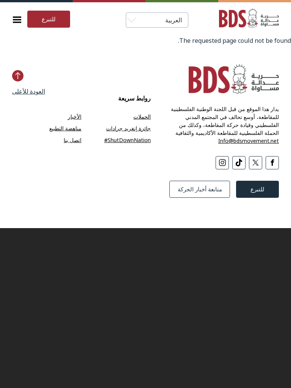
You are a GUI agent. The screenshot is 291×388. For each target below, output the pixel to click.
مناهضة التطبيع (65, 128)
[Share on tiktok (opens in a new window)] (239, 162)
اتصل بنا (72, 140)
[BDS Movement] (246, 19)
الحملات (142, 116)
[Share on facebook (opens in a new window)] (272, 162)
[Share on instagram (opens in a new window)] (222, 162)
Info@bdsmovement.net (248, 140)
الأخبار (74, 116)
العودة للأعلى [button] (28, 91)
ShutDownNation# (127, 140)
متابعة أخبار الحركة (200, 189)
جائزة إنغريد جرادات (128, 128)
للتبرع (49, 19)
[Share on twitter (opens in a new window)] (255, 162)
